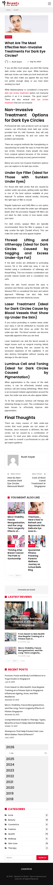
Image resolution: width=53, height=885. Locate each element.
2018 (9, 799)
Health (8, 37)
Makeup (12, 838)
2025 (10, 759)
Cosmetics (13, 824)
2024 (10, 764)
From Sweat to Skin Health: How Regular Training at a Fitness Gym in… (31, 636)
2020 (10, 787)
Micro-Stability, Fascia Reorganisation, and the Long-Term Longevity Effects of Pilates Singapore (24, 708)
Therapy (12, 848)
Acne (10, 815)
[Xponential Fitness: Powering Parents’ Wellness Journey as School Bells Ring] (36, 541)
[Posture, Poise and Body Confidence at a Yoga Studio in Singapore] (26, 615)
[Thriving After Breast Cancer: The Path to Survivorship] (16, 541)
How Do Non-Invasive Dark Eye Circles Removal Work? (15, 482)
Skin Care (13, 843)
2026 (10, 747)
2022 (10, 776)
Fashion (12, 829)
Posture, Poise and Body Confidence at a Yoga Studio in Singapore (26, 622)
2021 (9, 782)
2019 (10, 793)
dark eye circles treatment (17, 93)
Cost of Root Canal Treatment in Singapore (38, 482)
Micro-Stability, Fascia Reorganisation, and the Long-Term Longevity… (30, 650)
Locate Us (26, 869)
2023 (10, 770)
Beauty (26, 613)
